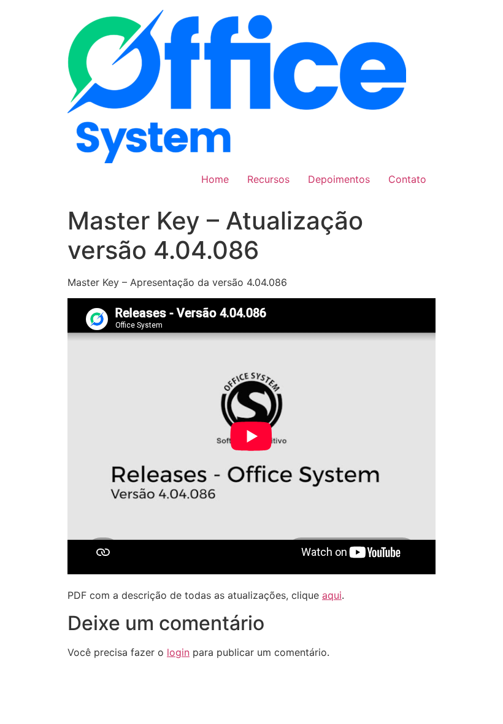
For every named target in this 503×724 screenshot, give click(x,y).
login (178, 652)
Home (215, 179)
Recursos (268, 179)
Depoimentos (339, 179)
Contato (407, 179)
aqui (332, 595)
